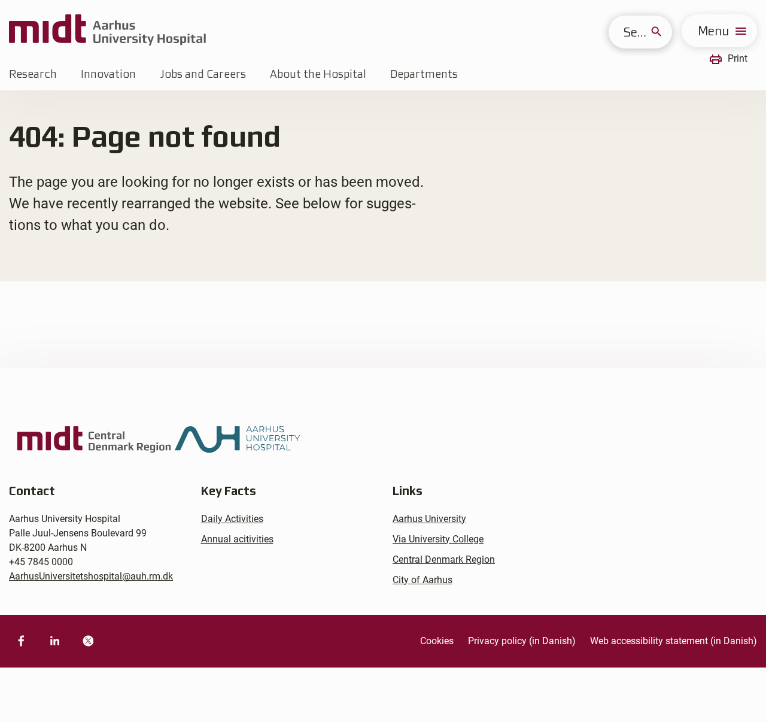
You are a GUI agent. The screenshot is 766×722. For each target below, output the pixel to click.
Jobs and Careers (203, 74)
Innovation (108, 74)
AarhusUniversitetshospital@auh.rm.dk (91, 576)
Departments (424, 74)
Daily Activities (232, 518)
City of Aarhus (422, 580)
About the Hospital (318, 74)
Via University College (438, 539)
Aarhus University (429, 518)
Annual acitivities (237, 539)
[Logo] (107, 30)
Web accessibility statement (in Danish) (673, 641)
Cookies (437, 641)
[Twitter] (88, 641)
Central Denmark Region (444, 559)
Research (33, 74)
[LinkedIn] (54, 641)
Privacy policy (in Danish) (522, 641)
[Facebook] (21, 641)
